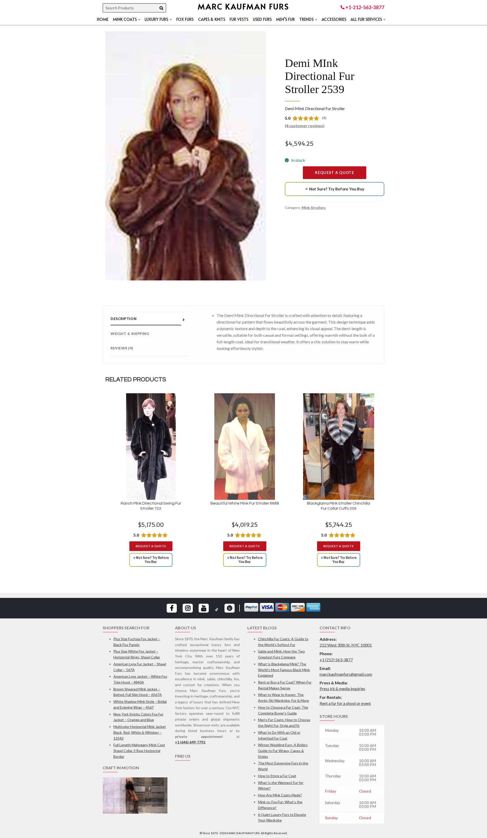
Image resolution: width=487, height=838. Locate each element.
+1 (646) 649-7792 (190, 742)
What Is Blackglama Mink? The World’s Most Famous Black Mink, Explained (284, 669)
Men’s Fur (285, 19)
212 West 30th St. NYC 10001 (346, 645)
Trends (306, 19)
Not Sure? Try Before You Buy (333, 189)
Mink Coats (125, 19)
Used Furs (262, 19)
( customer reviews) (304, 125)
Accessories (334, 19)
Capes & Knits (211, 19)
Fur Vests (239, 19)
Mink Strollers (314, 207)
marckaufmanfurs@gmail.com (346, 674)
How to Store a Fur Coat (277, 776)
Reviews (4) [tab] (122, 348)
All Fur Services (366, 19)
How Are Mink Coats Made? (280, 795)
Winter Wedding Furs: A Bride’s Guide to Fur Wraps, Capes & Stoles (283, 750)
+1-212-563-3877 (364, 7)
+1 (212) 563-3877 (336, 659)
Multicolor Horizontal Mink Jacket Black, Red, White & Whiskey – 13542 (139, 732)
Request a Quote (334, 172)
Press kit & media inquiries (342, 688)
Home (102, 19)
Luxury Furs (156, 19)
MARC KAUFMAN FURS (243, 6)
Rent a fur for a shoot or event (345, 703)
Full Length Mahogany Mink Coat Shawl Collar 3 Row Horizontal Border (139, 750)
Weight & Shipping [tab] (130, 333)
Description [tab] (123, 318)
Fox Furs (185, 19)
